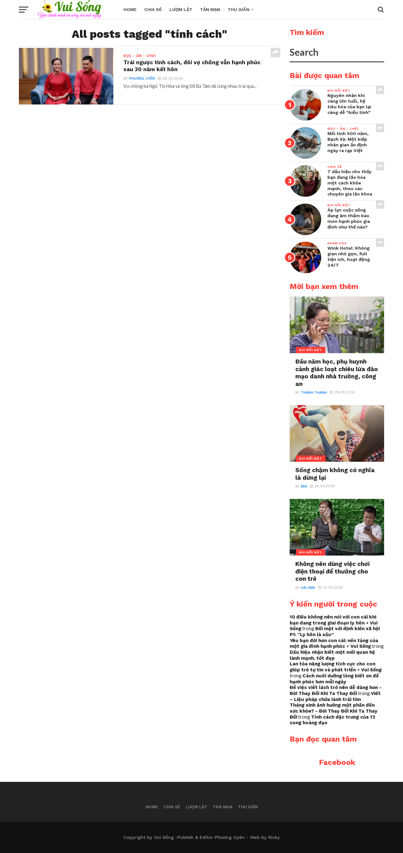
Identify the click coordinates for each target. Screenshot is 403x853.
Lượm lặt (180, 9)
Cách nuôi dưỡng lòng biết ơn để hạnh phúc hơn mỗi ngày (334, 679)
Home (130, 9)
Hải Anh (308, 588)
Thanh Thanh (314, 393)
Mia (304, 486)
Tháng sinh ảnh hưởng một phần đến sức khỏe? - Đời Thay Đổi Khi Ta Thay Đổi (333, 711)
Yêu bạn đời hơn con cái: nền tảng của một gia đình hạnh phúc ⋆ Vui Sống (334, 643)
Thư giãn (238, 9)
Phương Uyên (142, 78)
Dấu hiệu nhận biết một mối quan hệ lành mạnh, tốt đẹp (332, 655)
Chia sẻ (153, 9)
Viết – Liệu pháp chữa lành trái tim (335, 696)
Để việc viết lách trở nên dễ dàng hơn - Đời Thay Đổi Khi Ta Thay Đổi (336, 690)
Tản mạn (210, 9)
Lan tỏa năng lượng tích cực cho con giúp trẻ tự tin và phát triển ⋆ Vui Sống (336, 667)
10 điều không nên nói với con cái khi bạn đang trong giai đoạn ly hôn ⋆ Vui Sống (333, 622)
